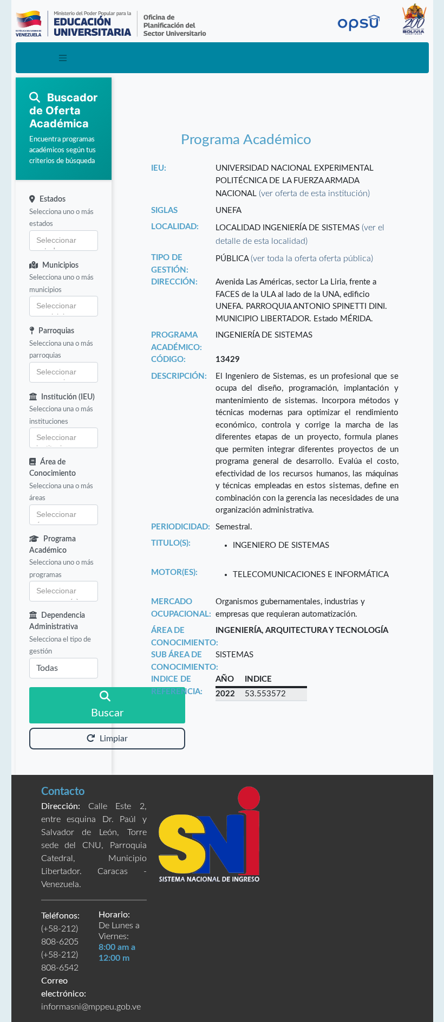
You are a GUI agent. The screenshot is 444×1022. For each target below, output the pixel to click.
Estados (53, 199)
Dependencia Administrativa (57, 621)
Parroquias (56, 331)
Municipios (60, 265)
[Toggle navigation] (63, 58)
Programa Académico (52, 544)
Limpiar (114, 738)
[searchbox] (63, 240)
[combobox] (63, 240)
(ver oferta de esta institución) (314, 193)
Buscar (107, 713)
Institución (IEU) (68, 397)
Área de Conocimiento (52, 467)
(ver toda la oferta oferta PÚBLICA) (312, 258)
